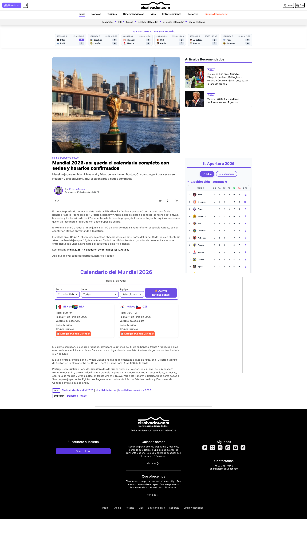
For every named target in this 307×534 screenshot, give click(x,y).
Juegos (129, 22)
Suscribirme (83, 451)
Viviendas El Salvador (173, 22)
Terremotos (108, 22)
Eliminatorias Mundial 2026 (77, 390)
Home (55, 157)
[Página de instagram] (220, 449)
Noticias (96, 14)
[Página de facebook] (204, 449)
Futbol (75, 157)
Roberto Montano (78, 189)
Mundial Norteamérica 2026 (134, 390)
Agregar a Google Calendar (75, 333)
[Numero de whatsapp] (227, 449)
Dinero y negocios (133, 14)
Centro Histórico (197, 22)
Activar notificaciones (161, 292)
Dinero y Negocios (194, 507)
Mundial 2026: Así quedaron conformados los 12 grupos (96, 249)
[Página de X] (212, 449)
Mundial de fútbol (105, 390)
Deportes (193, 14)
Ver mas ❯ (153, 463)
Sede (84, 289)
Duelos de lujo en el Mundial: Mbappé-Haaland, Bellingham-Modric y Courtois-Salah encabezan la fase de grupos (227, 78)
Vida (153, 14)
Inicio (82, 14)
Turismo (112, 14)
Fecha (59, 289)
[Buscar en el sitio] (25, 5)
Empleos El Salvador (148, 22)
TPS (120, 22)
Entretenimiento (171, 14)
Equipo (124, 289)
